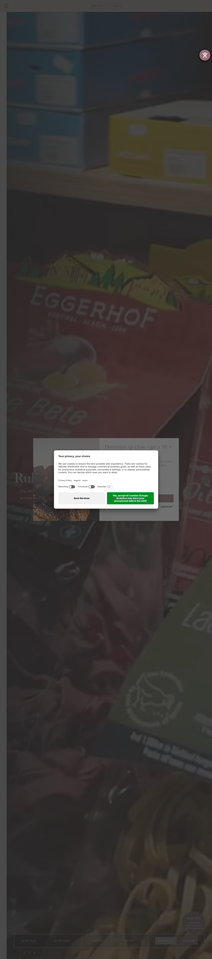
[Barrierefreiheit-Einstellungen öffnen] (204, 55)
